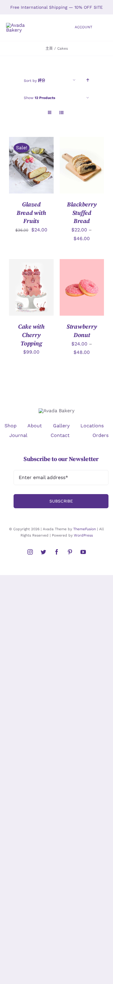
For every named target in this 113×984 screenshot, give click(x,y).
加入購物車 (26, 163)
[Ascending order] (87, 80)
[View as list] (61, 113)
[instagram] (30, 552)
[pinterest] (70, 552)
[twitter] (43, 552)
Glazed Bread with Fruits (31, 213)
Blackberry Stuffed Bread (82, 213)
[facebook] (57, 552)
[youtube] (83, 552)
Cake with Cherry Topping (31, 335)
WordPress (83, 535)
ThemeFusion (84, 529)
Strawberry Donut (82, 331)
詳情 (18, 169)
